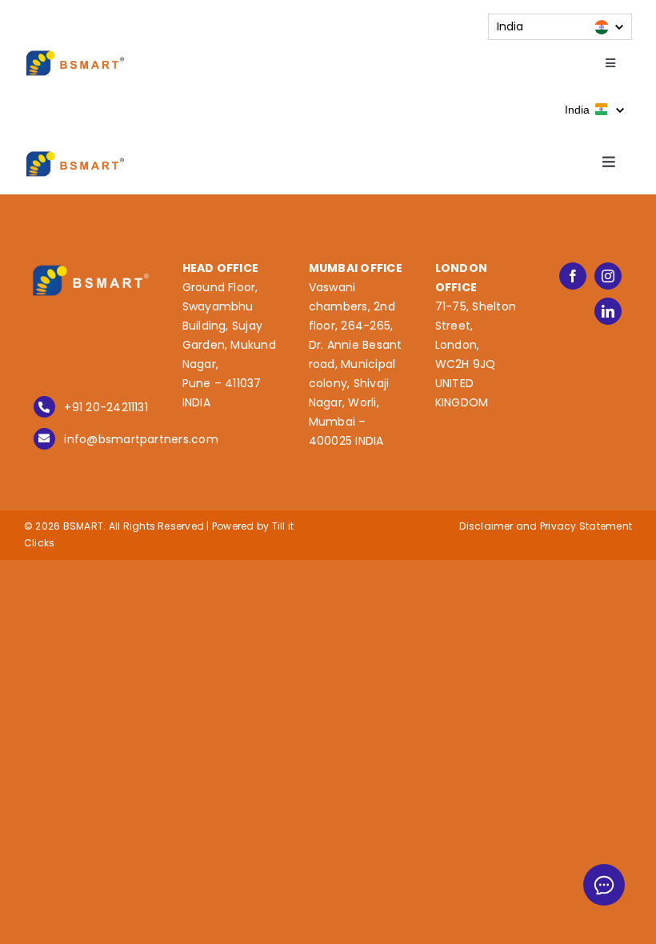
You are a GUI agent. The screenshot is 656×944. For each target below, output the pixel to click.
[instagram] (608, 276)
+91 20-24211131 (106, 407)
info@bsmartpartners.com (141, 439)
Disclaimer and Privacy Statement (545, 526)
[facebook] (572, 276)
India (579, 109)
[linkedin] (608, 311)
